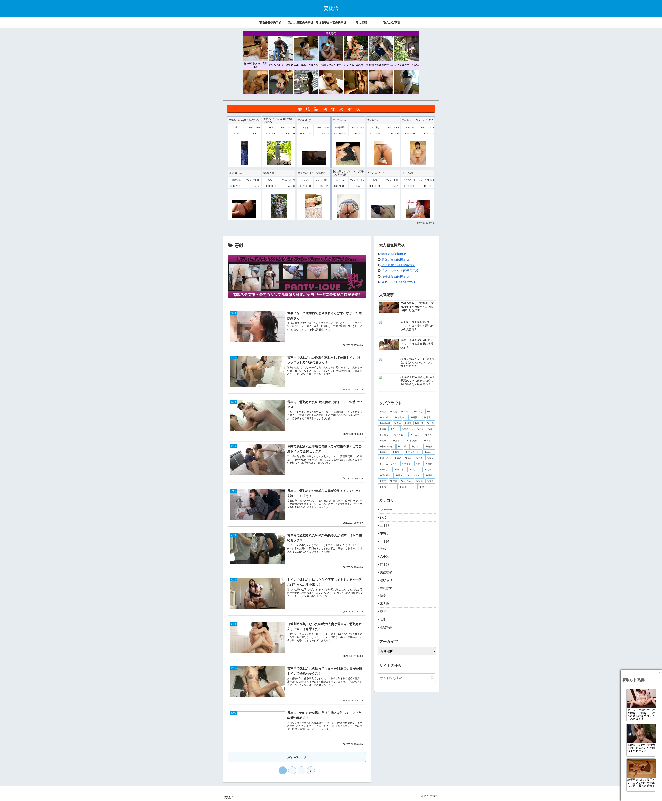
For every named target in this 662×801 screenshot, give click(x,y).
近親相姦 (386, 627)
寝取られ (386, 580)
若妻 (383, 619)
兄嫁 (383, 548)
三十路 (384, 525)
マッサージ (387, 509)
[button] (432, 678)
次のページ (297, 757)
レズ (383, 517)
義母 (383, 611)
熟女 (383, 595)
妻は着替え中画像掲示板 (398, 265)
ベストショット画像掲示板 (400, 270)
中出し (384, 533)
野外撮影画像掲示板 (395, 276)
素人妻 (384, 603)
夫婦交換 (386, 572)
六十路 (384, 556)
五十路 (384, 541)
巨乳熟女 (386, 588)
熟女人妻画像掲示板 (395, 259)
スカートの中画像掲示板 (398, 281)
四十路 (384, 564)
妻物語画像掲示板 (393, 253)
